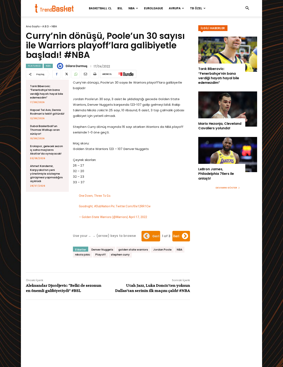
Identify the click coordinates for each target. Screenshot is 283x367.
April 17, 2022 (138, 217)
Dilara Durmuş (76, 66)
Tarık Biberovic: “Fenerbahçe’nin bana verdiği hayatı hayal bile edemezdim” (46, 92)
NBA (131, 8)
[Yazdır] (95, 74)
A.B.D (45, 26)
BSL (120, 8)
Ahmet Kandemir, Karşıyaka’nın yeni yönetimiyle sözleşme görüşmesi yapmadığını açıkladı (46, 173)
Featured (34, 65)
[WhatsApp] (75, 74)
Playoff (100, 255)
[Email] (85, 74)
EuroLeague (153, 8)
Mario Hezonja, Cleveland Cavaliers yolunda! (219, 126)
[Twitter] (66, 74)
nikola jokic (82, 255)
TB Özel (196, 8)
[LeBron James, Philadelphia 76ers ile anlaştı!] (227, 154)
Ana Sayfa (33, 26)
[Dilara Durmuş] (60, 66)
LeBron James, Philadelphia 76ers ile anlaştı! (216, 174)
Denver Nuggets (102, 250)
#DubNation (102, 206)
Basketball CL (100, 8)
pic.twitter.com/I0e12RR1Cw (131, 206)
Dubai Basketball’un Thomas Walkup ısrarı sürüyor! (45, 130)
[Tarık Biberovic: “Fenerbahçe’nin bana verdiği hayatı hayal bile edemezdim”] (227, 54)
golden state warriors (133, 250)
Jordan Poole (162, 250)
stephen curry (120, 255)
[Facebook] (56, 74)
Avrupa (175, 8)
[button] (247, 9)
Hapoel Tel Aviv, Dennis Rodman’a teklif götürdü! (47, 112)
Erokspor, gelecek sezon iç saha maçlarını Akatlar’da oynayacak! (46, 150)
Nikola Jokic (96, 110)
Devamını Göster (226, 187)
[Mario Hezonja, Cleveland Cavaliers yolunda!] (227, 109)
